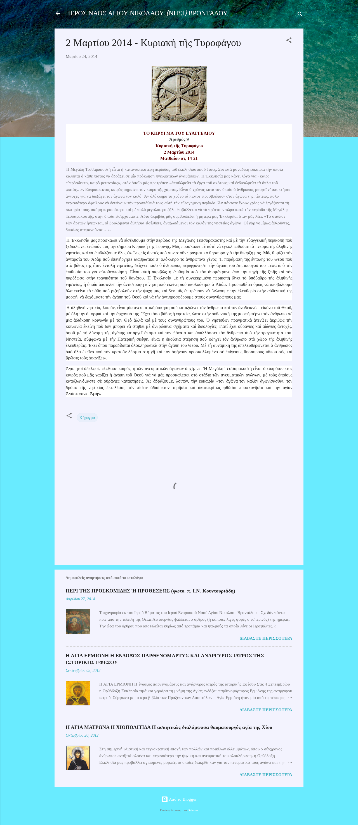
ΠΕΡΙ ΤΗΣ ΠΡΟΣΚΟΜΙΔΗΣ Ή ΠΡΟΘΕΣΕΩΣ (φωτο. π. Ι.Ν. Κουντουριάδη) (150, 591)
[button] (289, 41)
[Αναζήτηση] (300, 15)
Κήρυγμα (87, 417)
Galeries (193, 810)
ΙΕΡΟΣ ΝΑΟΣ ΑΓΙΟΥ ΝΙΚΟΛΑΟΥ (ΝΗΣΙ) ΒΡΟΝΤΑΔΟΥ (148, 13)
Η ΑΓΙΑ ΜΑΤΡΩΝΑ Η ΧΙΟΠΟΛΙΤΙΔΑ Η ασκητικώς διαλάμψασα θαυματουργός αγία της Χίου (169, 727)
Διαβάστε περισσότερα (266, 638)
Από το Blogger (182, 799)
